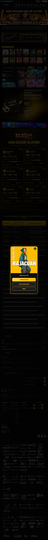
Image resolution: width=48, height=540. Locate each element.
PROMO (24, 288)
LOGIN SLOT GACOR (24, 279)
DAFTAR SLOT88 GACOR (24, 284)
